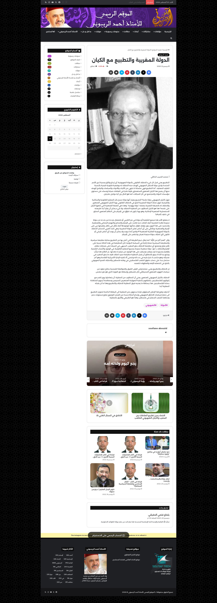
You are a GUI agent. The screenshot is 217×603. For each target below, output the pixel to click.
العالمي (57, 567)
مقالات (127, 32)
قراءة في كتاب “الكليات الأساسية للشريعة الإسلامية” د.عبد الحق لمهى (121, 2)
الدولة (163, 305)
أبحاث (136, 32)
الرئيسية (167, 32)
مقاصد (69, 582)
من (59, 582)
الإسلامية (68, 559)
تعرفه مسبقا (73, 183)
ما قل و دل (86, 32)
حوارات (98, 32)
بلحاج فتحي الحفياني (158, 515)
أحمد (69, 555)
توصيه (76, 179)
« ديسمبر (78, 154)
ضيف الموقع (156, 50)
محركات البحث (73, 175)
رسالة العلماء (75, 96)
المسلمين (58, 570)
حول (70, 578)
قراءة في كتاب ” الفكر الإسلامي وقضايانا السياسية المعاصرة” (130, 484)
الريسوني (57, 563)
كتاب (53, 578)
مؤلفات (158, 32)
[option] (155, 363)
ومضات (77, 89)
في (61, 578)
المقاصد (68, 574)
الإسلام (59, 555)
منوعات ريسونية (112, 32)
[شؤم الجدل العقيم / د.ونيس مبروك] (102, 475)
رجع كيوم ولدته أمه (155, 363)
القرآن (69, 570)
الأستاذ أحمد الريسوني (68, 32)
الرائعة (69, 563)
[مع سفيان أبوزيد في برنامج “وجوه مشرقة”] (157, 443)
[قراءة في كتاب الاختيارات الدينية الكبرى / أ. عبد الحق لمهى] (130, 444)
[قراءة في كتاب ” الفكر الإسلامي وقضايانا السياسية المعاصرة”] (130, 471)
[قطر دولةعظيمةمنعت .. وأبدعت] (157, 470)
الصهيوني (150, 305)
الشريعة (68, 567)
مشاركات (146, 32)
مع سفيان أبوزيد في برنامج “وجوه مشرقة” (158, 453)
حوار (49, 574)
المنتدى (49, 32)
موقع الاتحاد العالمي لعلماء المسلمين (126, 560)
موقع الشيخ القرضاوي (132, 555)
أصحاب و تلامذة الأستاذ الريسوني (68, 78)
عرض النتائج (64, 189)
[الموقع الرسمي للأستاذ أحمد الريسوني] (163, 17)
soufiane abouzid (158, 328)
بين (58, 574)
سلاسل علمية (75, 92)
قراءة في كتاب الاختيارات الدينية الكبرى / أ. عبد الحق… (131, 456)
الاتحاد (57, 559)
